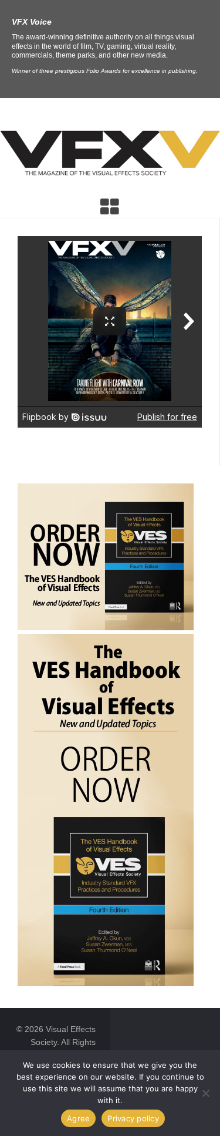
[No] (205, 1093)
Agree (78, 1118)
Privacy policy (133, 1118)
